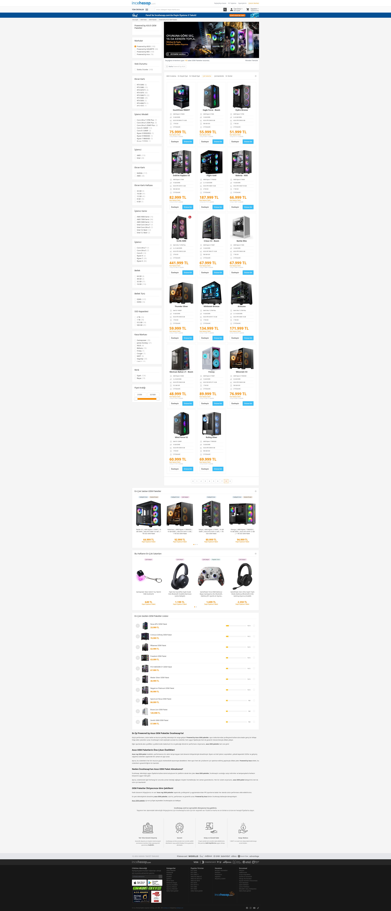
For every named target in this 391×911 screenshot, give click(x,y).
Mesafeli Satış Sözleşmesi (247, 889)
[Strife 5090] (181, 227)
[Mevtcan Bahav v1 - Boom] (181, 358)
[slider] (136, 398)
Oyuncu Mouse (171, 887)
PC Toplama (232, 3)
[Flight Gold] (211, 162)
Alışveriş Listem (220, 879)
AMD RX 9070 (195, 881)
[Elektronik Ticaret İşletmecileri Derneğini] (247, 862)
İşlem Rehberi (244, 885)
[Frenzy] (211, 358)
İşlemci (168, 879)
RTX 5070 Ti (195, 885)
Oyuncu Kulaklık (171, 885)
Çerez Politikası (244, 887)
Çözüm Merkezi (254, 3)
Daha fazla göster (172, 891)
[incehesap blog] (225, 888)
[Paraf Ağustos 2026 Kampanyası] (211, 40)
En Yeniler (229, 76)
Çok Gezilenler (219, 76)
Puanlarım (218, 874)
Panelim (217, 872)
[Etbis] (156, 897)
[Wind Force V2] (181, 424)
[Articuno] (242, 293)
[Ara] (225, 9)
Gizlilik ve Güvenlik (245, 877)
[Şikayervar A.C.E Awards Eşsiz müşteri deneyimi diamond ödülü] (141, 897)
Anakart (169, 877)
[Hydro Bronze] (242, 97)
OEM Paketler (171, 870)
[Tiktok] (258, 908)
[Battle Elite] (242, 227)
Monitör (169, 874)
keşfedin (151, 845)
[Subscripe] (160, 876)
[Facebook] (247, 908)
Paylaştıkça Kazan (220, 3)
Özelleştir (175, 141)
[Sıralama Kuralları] (255, 76)
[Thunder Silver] (181, 293)
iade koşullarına (210, 843)
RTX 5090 (194, 889)
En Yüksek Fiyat (194, 76)
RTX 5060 (194, 872)
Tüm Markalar (244, 883)
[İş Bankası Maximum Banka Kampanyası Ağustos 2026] (195, 15)
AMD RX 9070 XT (196, 879)
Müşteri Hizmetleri (221, 870)
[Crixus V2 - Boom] (211, 227)
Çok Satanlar (207, 76)
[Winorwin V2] (242, 358)
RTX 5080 (194, 887)
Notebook (169, 872)
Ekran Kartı (170, 881)
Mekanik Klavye (171, 883)
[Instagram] (251, 908)
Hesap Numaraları (245, 879)
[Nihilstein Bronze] (211, 293)
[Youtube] (254, 908)
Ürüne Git (188, 141)
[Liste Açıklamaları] (255, 491)
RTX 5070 (194, 883)
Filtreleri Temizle (251, 60)
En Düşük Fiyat (183, 76)
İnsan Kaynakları (244, 874)
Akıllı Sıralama (171, 76)
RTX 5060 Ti (195, 874)
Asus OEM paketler (138, 801)
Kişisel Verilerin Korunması (248, 881)
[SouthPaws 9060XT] (181, 97)
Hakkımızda (243, 872)
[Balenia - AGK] (242, 162)
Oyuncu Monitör (172, 889)
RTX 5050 (194, 870)
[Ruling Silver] (211, 424)
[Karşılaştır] (254, 625)
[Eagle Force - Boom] (211, 97)
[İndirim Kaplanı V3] (181, 162)
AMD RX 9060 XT (196, 877)
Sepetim (217, 877)
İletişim (241, 870)
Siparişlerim (242, 3)
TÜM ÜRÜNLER (138, 9)
